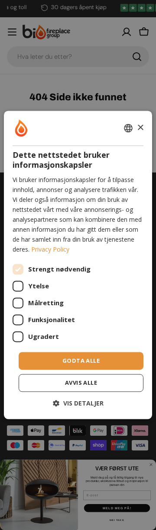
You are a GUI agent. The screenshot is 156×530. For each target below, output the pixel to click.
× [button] (140, 128)
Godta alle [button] (81, 360)
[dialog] (78, 265)
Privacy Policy (50, 250)
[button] (78, 404)
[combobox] (128, 128)
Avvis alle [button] (81, 383)
